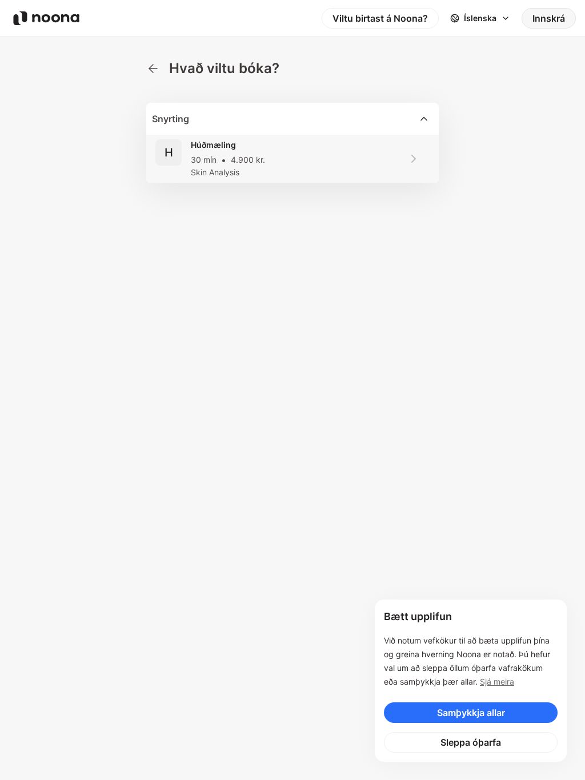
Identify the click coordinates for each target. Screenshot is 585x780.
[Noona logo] (46, 18)
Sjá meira (497, 681)
